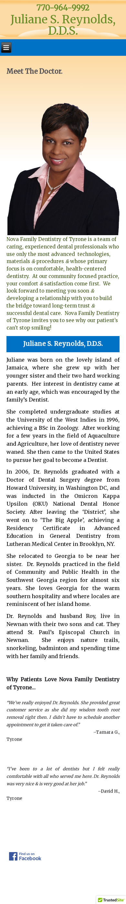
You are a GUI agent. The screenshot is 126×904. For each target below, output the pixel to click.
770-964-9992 (63, 8)
